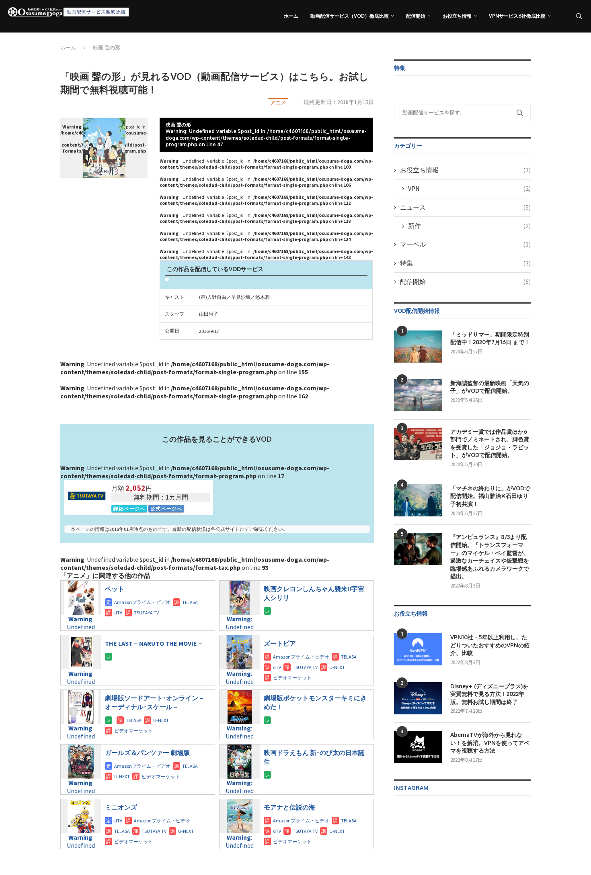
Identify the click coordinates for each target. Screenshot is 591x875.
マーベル (465, 244)
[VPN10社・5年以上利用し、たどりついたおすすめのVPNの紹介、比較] (418, 649)
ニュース (465, 207)
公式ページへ (166, 509)
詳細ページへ (129, 509)
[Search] (579, 16)
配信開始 (415, 16)
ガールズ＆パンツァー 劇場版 (147, 753)
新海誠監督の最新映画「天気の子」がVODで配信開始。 (489, 386)
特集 (465, 263)
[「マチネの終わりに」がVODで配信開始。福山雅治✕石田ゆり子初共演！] (418, 500)
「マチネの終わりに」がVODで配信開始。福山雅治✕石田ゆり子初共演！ (490, 496)
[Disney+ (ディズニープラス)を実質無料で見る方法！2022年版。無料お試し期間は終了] (418, 698)
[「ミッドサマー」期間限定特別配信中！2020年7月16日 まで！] (418, 346)
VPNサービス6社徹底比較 (517, 16)
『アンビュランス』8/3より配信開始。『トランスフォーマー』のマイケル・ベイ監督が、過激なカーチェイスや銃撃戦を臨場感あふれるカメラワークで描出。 (489, 556)
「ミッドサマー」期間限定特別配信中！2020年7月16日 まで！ (490, 338)
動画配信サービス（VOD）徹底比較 (349, 16)
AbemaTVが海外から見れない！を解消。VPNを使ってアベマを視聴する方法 (489, 742)
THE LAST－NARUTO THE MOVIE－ (154, 643)
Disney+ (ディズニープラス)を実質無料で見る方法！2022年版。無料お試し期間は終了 (489, 694)
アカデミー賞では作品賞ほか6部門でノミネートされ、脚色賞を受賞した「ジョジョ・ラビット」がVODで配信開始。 (489, 443)
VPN (469, 188)
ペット (114, 589)
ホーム (291, 16)
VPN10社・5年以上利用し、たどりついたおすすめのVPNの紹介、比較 (489, 645)
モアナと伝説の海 (289, 807)
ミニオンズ (121, 807)
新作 (469, 226)
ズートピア (280, 643)
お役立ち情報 (457, 16)
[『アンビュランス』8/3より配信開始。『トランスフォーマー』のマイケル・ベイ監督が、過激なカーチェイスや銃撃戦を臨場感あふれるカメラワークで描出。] (418, 549)
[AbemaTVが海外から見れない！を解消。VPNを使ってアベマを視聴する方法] (418, 747)
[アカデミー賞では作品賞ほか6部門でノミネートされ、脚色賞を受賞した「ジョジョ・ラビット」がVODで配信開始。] (418, 444)
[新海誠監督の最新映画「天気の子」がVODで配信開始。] (418, 395)
